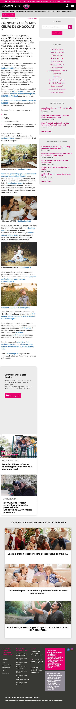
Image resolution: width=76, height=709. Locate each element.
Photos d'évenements (57, 52)
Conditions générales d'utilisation (28, 697)
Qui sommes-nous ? (40, 11)
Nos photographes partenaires (24, 11)
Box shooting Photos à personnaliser (22, 683)
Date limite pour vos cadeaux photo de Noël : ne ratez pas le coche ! (37, 662)
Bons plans (57, 74)
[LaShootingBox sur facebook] (68, 650)
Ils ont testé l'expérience (57, 83)
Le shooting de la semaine (57, 89)
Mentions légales (10, 697)
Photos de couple (57, 58)
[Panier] (72, 6)
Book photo (57, 77)
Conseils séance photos (57, 80)
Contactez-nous (6, 673)
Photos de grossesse (57, 64)
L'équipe (4, 662)
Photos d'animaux (57, 49)
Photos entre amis (57, 68)
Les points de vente (7, 665)
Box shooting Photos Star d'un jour (21, 667)
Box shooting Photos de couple (21, 672)
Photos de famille (57, 61)
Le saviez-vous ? (57, 86)
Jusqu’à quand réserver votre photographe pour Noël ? (37, 654)
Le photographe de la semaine (57, 71)
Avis (53, 11)
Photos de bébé (57, 55)
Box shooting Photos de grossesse (21, 676)
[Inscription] (67, 6)
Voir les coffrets (66, 1)
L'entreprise (5, 659)
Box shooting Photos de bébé (21, 663)
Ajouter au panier (14, 396)
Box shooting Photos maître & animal (21, 654)
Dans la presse (6, 668)
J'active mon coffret (8, 15)
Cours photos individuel (22, 680)
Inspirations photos (9, 18)
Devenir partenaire (67, 11)
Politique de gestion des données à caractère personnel (23, 700)
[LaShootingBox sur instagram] (72, 651)
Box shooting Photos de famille (21, 659)
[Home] (11, 6)
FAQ (49, 11)
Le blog (33, 649)
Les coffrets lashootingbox (22, 649)
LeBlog (58, 11)
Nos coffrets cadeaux (8, 11)
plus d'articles (46, 131)
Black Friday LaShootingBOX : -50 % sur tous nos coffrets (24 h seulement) (37, 669)
